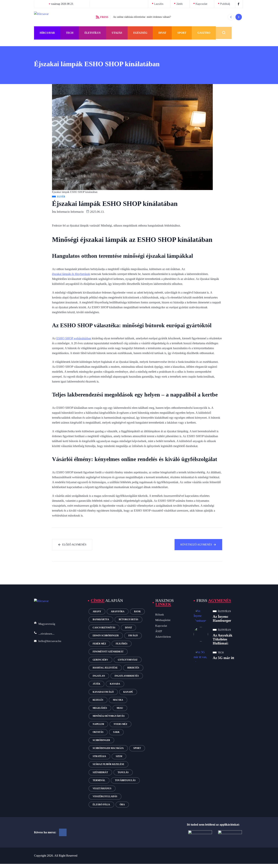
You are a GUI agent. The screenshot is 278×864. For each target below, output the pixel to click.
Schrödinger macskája (108, 748)
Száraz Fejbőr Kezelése (108, 764)
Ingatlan (99, 676)
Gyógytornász (127, 659)
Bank (137, 611)
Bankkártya (101, 619)
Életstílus (93, 32)
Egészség (140, 32)
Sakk (116, 732)
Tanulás (123, 772)
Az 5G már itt (223, 658)
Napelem (98, 724)
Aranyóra (117, 611)
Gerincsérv (100, 659)
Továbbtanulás (125, 780)
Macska (118, 700)
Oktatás (98, 732)
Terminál (99, 780)
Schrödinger (101, 740)
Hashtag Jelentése (105, 667)
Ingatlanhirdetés (127, 676)
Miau (120, 708)
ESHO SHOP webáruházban (73, 338)
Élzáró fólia (101, 804)
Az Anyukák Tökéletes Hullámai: (222, 639)
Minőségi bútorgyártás (109, 716)
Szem (119, 756)
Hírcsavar (47, 32)
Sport (181, 32)
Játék (96, 683)
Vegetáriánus (102, 788)
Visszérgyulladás (105, 796)
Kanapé (128, 692)
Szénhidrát (100, 772)
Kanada (115, 683)
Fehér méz (99, 643)
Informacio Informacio (70, 211)
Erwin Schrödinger (106, 635)
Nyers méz (120, 724)
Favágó (133, 635)
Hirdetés (133, 667)
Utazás (117, 32)
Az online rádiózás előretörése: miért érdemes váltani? (142, 17)
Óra (122, 804)
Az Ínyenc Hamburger (222, 618)
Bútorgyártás (128, 619)
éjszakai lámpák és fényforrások (71, 274)
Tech (69, 32)
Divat (162, 32)
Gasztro (203, 32)
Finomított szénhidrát (108, 651)
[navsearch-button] (224, 33)
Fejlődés (121, 643)
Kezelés (98, 700)
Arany (97, 611)
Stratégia (99, 756)
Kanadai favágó (103, 692)
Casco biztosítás (104, 627)
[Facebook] (63, 832)
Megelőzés (100, 708)
